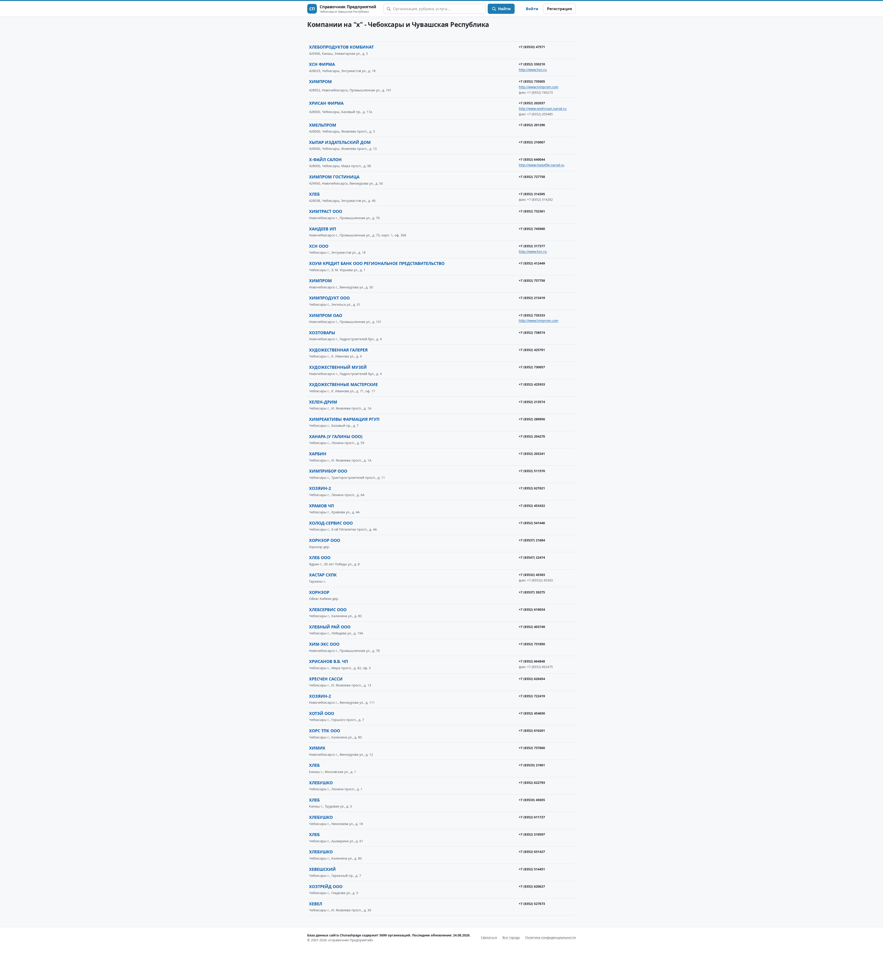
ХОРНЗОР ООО (324, 540)
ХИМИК (317, 748)
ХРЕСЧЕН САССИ (326, 679)
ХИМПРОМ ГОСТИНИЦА (334, 177)
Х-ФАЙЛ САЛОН (325, 159)
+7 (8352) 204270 (532, 436)
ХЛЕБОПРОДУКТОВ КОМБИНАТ (341, 47)
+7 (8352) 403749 (532, 627)
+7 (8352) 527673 (532, 903)
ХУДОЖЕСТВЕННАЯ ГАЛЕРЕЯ (338, 350)
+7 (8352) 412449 (532, 263)
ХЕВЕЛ (315, 904)
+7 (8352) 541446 (532, 523)
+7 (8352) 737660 (532, 748)
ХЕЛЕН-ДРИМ (323, 402)
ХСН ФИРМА (322, 64)
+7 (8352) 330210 (532, 64)
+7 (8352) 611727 (532, 817)
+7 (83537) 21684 (532, 540)
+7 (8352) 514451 (532, 869)
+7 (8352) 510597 (532, 834)
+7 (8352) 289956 (532, 419)
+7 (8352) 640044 (532, 159)
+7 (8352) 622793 (532, 782)
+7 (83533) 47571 (532, 47)
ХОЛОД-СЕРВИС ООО (331, 523)
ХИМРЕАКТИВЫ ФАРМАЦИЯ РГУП (344, 419)
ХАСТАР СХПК (323, 575)
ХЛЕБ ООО (319, 557)
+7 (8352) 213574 (532, 402)
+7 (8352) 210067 (532, 142)
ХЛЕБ (314, 194)
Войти (532, 8)
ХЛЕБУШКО (321, 782)
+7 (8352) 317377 (532, 246)
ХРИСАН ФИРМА (326, 103)
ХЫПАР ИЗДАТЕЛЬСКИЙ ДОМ (340, 142)
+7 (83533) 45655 (532, 800)
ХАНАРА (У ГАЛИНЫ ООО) (335, 436)
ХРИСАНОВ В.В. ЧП (328, 661)
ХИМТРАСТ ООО (325, 211)
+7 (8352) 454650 (532, 713)
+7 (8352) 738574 (532, 332)
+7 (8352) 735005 (532, 81)
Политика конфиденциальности (550, 937)
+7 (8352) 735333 (532, 315)
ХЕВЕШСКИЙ (322, 869)
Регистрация (559, 8)
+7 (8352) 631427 (532, 851)
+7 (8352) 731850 (532, 644)
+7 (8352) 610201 (532, 730)
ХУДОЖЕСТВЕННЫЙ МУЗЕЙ (338, 367)
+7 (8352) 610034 (532, 609)
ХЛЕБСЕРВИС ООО (328, 609)
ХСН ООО (318, 246)
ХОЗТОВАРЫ (322, 332)
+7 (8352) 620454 (532, 679)
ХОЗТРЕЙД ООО (325, 886)
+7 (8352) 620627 (532, 886)
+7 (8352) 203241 (532, 453)
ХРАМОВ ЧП (321, 506)
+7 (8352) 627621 (532, 488)
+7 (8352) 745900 (532, 229)
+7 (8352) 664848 (532, 661)
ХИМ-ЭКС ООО (324, 644)
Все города (511, 937)
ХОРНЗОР (319, 592)
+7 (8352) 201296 (532, 125)
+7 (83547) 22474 (532, 557)
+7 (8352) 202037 (532, 103)
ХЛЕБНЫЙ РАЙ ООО (329, 627)
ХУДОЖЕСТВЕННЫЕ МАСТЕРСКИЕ (343, 384)
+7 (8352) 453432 (532, 505)
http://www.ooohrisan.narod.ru (543, 108)
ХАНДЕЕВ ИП (322, 229)
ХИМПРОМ (320, 81)
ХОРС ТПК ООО (324, 730)
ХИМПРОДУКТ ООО (329, 298)
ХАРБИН (317, 453)
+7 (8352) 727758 (532, 176)
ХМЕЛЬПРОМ (322, 125)
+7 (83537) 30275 (532, 592)
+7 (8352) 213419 (532, 298)
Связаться (489, 937)
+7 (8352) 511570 (532, 471)
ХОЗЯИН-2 (320, 488)
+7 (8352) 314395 (532, 194)
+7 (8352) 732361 (532, 211)
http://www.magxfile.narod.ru (541, 165)
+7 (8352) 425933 (532, 384)
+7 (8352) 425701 (532, 350)
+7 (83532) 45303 (532, 574)
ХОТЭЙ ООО (321, 713)
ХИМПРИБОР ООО (328, 471)
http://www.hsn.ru (533, 69)
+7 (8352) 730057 (532, 367)
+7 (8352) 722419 (532, 696)
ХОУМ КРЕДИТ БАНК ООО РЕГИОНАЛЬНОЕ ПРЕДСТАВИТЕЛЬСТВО (376, 263)
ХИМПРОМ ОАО (325, 315)
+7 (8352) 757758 (532, 280)
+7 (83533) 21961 (532, 765)
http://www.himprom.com (538, 87)
